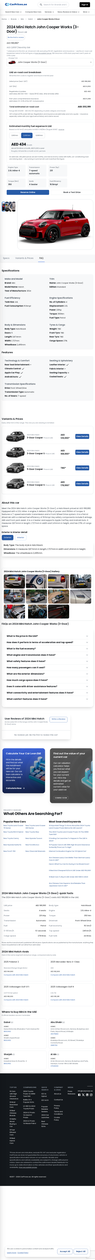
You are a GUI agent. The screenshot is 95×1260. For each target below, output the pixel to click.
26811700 (54, 1045)
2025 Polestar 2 (11, 961)
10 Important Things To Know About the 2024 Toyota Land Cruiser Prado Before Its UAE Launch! (69, 826)
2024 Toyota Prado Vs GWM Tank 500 (29, 1093)
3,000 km (39, 135)
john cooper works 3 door (48, 19)
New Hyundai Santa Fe (12, 845)
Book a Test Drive (72, 192)
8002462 (7, 1031)
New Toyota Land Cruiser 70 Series (13, 826)
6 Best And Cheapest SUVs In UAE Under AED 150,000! (70, 870)
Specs (6, 258)
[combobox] (50, 62)
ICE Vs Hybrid (44, 1095)
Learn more (11, 1252)
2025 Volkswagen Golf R (62, 986)
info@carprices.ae (85, 1091)
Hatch (30, 19)
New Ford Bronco (32, 845)
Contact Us (58, 1100)
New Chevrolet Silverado (35, 851)
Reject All (80, 1251)
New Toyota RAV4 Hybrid (13, 832)
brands (14, 19)
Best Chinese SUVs (44, 1124)
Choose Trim (13, 58)
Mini (22, 19)
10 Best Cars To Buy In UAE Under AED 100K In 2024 (68, 877)
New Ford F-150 (9, 851)
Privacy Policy (57, 1106)
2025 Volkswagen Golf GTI (16, 986)
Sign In (85, 4)
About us (57, 1094)
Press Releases (71, 1092)
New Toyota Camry (11, 838)
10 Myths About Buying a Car (13, 1123)
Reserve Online (28, 192)
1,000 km (14, 135)
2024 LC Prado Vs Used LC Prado (29, 1115)
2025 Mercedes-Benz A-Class (65, 961)
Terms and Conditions (58, 1112)
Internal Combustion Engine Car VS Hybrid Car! (67, 851)
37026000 (54, 1066)
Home (4, 19)
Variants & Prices (24, 258)
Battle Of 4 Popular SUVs (28, 1101)
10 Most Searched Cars (14, 1104)
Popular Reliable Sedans (44, 1109)
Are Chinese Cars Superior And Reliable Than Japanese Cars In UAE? (67, 884)
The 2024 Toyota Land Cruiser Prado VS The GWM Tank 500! (68, 833)
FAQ (41, 258)
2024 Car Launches (45, 1116)
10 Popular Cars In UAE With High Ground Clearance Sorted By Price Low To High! (69, 846)
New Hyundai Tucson (33, 838)
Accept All (65, 1251)
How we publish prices (28, 1167)
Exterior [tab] (7, 537)
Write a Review (58, 719)
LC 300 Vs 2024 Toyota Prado (29, 1107)
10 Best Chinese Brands (13, 1113)
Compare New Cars (33, 12)
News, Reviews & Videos (67, 12)
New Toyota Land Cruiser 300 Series (35, 826)
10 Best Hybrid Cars (12, 1140)
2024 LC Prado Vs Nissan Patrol (29, 1122)
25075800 (54, 1034)
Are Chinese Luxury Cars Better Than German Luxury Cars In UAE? (69, 858)
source (61, 129)
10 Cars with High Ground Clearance (14, 1095)
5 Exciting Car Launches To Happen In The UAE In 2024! (68, 839)
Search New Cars (12, 12)
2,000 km (26, 135)
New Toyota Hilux (32, 832)
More (85, 12)
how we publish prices (43, 53)
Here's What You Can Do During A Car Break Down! (69, 864)
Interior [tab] (20, 537)
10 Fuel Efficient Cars (13, 1132)
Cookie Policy (57, 1118)
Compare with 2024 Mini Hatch (16, 975)
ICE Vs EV (45, 1100)
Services (48, 12)
